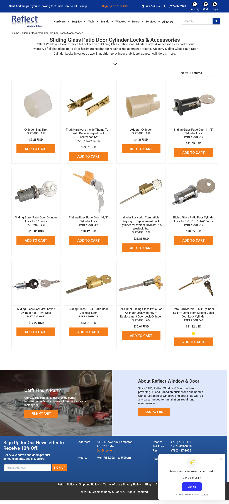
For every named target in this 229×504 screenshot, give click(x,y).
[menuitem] (61, 21)
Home (15, 33)
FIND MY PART (41, 413)
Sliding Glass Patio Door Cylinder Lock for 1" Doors (36, 219)
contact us (154, 412)
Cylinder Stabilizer (36, 129)
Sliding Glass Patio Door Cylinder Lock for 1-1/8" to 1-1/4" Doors (193, 219)
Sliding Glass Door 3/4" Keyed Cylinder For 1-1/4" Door (36, 310)
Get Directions (106, 450)
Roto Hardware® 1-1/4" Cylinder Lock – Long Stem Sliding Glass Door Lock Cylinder (193, 312)
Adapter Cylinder (141, 129)
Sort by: (184, 73)
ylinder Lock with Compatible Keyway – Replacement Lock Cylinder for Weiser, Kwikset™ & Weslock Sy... (141, 223)
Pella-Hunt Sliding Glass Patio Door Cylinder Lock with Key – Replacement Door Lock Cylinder (141, 312)
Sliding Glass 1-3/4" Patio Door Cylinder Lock (88, 310)
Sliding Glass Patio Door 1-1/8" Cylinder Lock (193, 131)
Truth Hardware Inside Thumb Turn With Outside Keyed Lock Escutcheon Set (88, 133)
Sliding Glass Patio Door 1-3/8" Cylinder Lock (88, 219)
